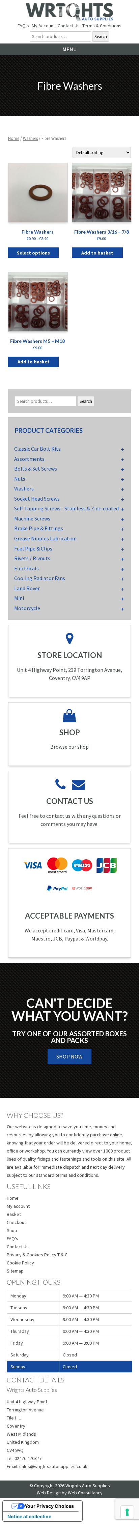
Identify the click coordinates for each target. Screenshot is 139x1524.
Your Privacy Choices (49, 1506)
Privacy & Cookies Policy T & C (37, 1255)
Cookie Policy (20, 1263)
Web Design (49, 1493)
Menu (69, 49)
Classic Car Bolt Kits (37, 448)
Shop (12, 1230)
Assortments (29, 458)
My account (18, 1206)
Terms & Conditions (101, 26)
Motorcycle (27, 608)
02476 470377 (28, 1458)
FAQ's (23, 26)
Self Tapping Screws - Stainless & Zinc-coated (66, 508)
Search (100, 36)
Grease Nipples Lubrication (45, 538)
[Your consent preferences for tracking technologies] (127, 1512)
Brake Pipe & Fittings (38, 528)
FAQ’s (12, 1238)
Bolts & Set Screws (35, 468)
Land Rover (27, 588)
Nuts (19, 478)
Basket (14, 1214)
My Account (43, 26)
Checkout (16, 1222)
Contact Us (69, 26)
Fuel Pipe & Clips (33, 548)
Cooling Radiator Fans (39, 578)
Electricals (26, 568)
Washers (30, 138)
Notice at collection (29, 1516)
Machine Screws (32, 518)
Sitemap (15, 1271)
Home (13, 138)
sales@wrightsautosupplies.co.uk (53, 1466)
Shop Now (69, 1056)
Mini (19, 598)
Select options (33, 253)
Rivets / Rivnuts (32, 558)
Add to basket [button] (97, 253)
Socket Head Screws (37, 498)
